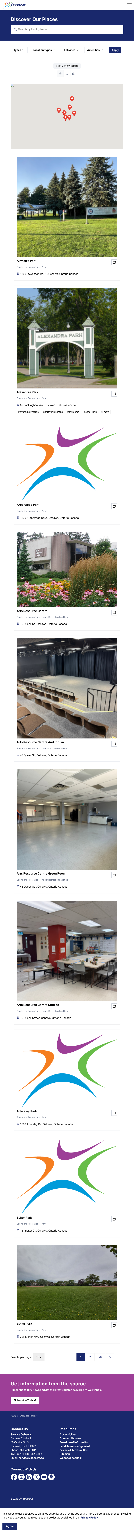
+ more (105, 411)
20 (100, 1357)
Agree (10, 1526)
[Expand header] (129, 5)
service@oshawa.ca (31, 1458)
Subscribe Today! (25, 1400)
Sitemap (65, 1454)
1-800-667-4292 (32, 1454)
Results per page (21, 1357)
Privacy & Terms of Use (74, 1450)
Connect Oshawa (70, 1438)
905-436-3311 (28, 1450)
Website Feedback (71, 1458)
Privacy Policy (89, 1517)
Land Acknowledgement (75, 1446)
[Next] (110, 1357)
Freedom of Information (74, 1442)
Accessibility (68, 1434)
